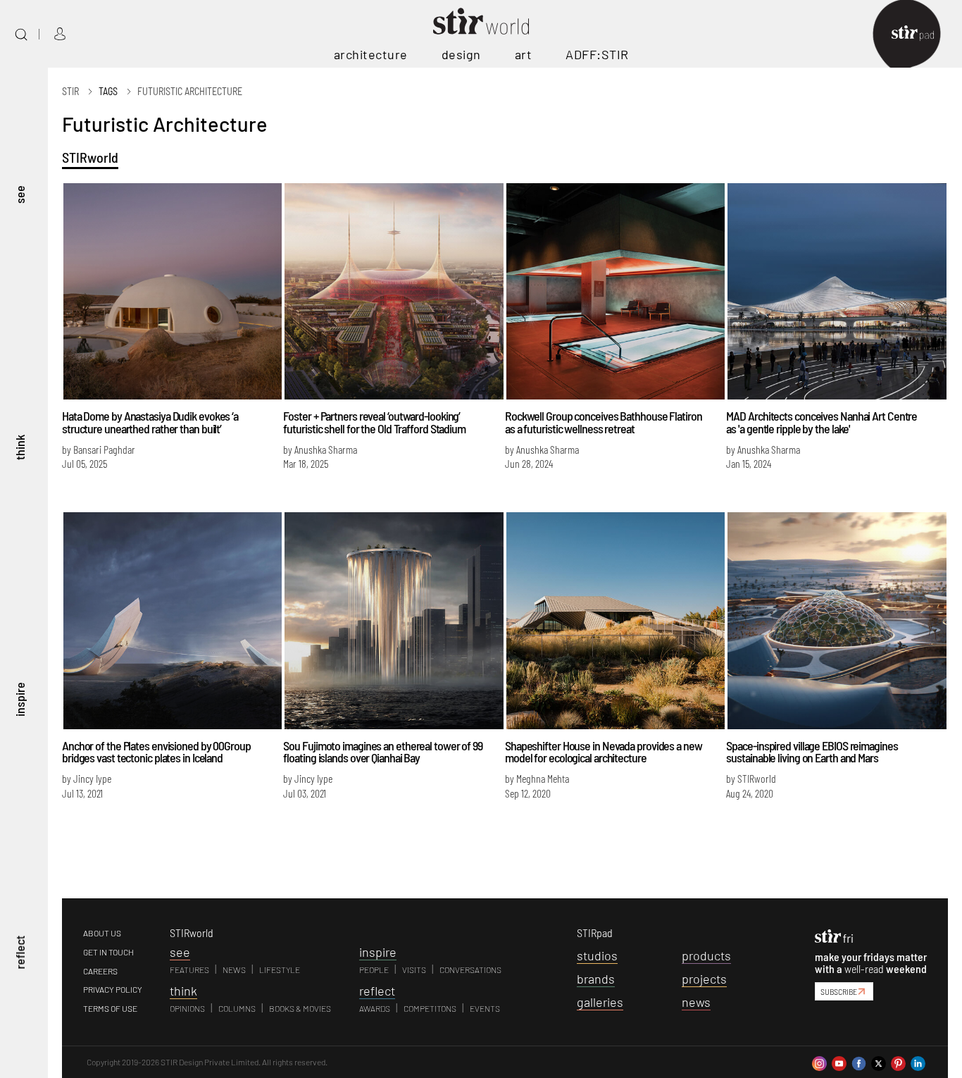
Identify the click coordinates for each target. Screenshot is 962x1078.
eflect (377, 990)
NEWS (234, 969)
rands (596, 978)
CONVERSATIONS (470, 969)
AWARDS (374, 1008)
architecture (371, 54)
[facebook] (858, 1061)
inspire (19, 699)
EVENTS (485, 1008)
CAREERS (100, 971)
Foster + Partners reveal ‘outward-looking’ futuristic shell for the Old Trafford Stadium (374, 422)
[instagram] (819, 1061)
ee (180, 952)
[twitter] (878, 1061)
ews (696, 1002)
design (461, 54)
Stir (70, 91)
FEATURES (189, 969)
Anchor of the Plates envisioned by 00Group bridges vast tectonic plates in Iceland (156, 752)
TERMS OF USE (110, 1008)
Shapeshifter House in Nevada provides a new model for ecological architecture (603, 752)
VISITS (414, 969)
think (19, 446)
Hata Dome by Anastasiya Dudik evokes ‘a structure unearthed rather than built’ (150, 422)
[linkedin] (918, 1061)
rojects (704, 978)
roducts (706, 955)
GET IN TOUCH (108, 952)
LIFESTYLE (279, 969)
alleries (600, 1002)
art (523, 54)
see (19, 194)
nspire (377, 952)
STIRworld (90, 157)
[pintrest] (898, 1061)
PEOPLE (374, 969)
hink (183, 990)
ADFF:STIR (597, 54)
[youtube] (839, 1061)
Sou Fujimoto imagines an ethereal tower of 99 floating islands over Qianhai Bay (382, 752)
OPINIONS (187, 1008)
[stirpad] (920, 34)
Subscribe (838, 991)
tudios (597, 955)
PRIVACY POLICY (112, 989)
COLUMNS (237, 1008)
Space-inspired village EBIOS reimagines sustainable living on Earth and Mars (811, 752)
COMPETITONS (430, 1008)
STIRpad (595, 932)
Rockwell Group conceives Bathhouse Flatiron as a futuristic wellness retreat (603, 422)
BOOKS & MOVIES (300, 1008)
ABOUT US (102, 933)
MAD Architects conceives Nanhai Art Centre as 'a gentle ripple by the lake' (821, 422)
